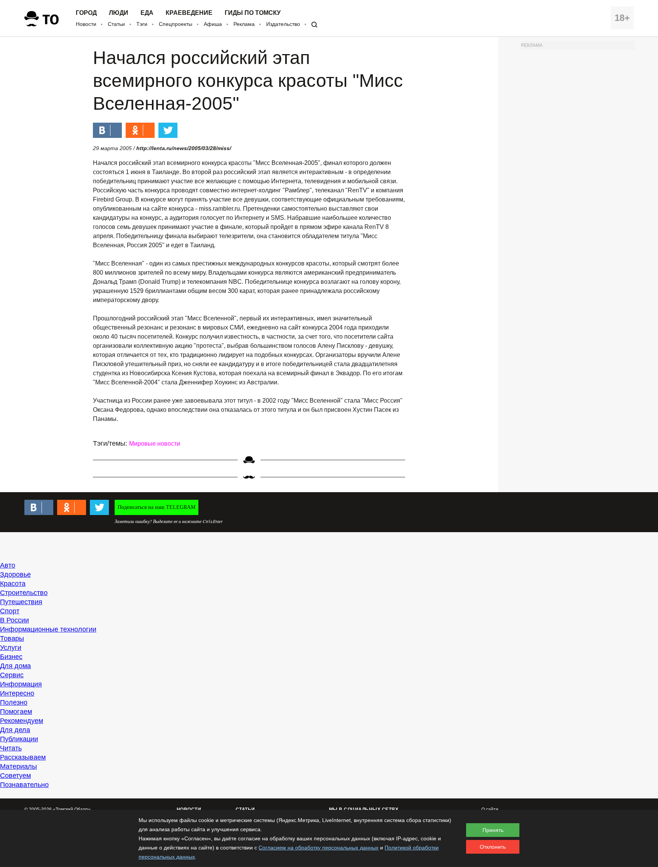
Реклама (244, 24)
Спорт (9, 611)
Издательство (283, 24)
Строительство (24, 593)
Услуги (10, 647)
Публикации (19, 739)
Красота (13, 583)
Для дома (15, 666)
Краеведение (189, 13)
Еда (147, 13)
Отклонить (493, 847)
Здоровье (15, 574)
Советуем (15, 775)
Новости (86, 24)
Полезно (13, 702)
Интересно (17, 693)
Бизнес (11, 657)
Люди (118, 13)
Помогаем (16, 711)
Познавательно (24, 785)
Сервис (12, 675)
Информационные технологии (48, 629)
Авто (7, 565)
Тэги (141, 24)
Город (86, 13)
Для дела (15, 730)
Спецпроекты (175, 24)
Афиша (213, 24)
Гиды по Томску (253, 13)
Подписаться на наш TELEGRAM (156, 507)
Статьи (116, 24)
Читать (11, 748)
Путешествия (21, 602)
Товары (12, 638)
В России (14, 620)
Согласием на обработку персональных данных (319, 848)
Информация (21, 684)
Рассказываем (23, 757)
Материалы (18, 766)
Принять (492, 830)
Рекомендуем (21, 721)
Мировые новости (154, 443)
